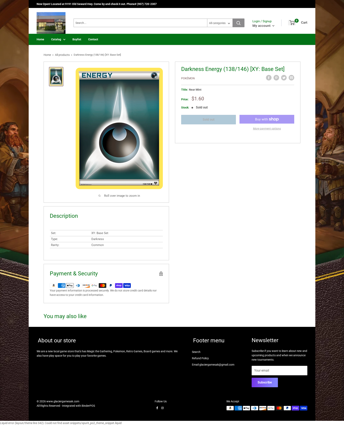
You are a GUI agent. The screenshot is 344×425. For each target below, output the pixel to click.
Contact (93, 39)
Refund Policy (200, 358)
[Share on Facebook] (269, 77)
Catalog (56, 39)
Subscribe (265, 382)
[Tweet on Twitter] (284, 77)
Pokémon (188, 78)
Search (196, 351)
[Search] (238, 22)
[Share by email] (291, 77)
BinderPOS (88, 405)
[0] (292, 22)
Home (40, 39)
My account (261, 26)
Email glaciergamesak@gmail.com (213, 364)
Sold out (208, 119)
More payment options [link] (267, 128)
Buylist (76, 39)
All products (62, 54)
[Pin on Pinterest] (276, 77)
